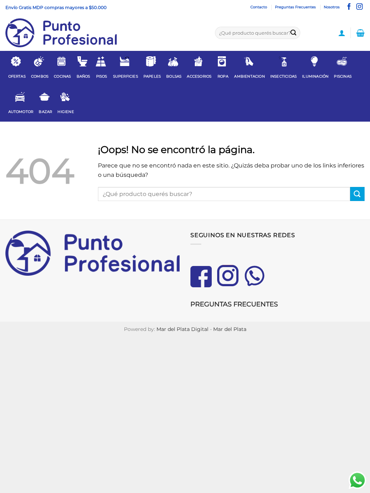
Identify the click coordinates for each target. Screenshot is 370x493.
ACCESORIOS (199, 76)
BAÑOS (83, 76)
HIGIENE (65, 111)
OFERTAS (17, 76)
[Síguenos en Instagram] (359, 7)
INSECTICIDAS (283, 76)
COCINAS (62, 76)
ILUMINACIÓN (315, 76)
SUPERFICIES (125, 76)
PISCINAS (343, 76)
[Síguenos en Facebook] (349, 7)
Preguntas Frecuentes (295, 7)
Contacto (258, 7)
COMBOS (39, 76)
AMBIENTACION (249, 76)
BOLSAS (173, 76)
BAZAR (45, 111)
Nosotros (332, 7)
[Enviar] (293, 33)
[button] (341, 33)
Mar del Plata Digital (182, 329)
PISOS (101, 76)
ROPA (223, 76)
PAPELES (152, 76)
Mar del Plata (229, 329)
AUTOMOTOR (21, 111)
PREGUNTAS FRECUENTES (234, 304)
